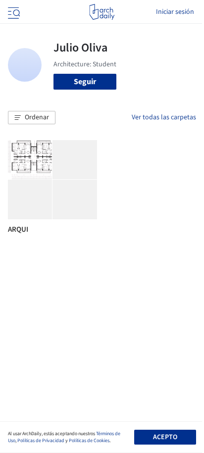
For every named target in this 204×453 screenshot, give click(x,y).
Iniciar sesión (175, 11)
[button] (31, 118)
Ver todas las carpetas (164, 117)
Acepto (165, 437)
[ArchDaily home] (101, 12)
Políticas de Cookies (89, 440)
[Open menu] (13, 12)
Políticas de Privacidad (40, 440)
